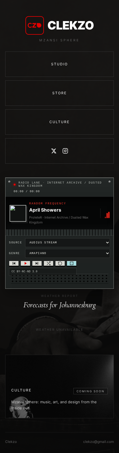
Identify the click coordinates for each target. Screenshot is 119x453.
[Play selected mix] (25, 263)
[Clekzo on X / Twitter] (54, 151)
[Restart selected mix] (60, 263)
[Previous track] (14, 263)
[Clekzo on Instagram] (65, 151)
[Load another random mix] (48, 263)
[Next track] (37, 263)
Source (15, 242)
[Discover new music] (72, 263)
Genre (14, 253)
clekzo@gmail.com (98, 441)
